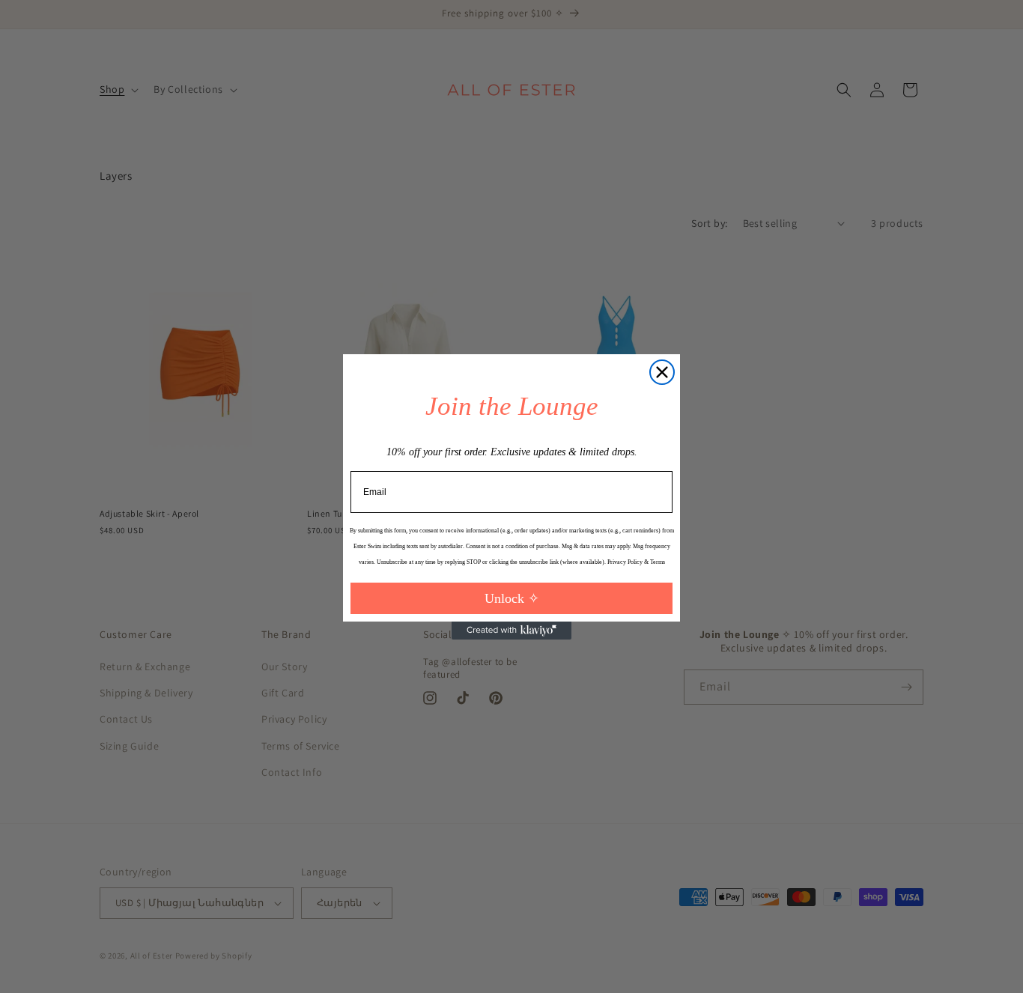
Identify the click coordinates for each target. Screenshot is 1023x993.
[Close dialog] (662, 372)
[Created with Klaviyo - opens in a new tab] (511, 631)
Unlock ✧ (512, 598)
